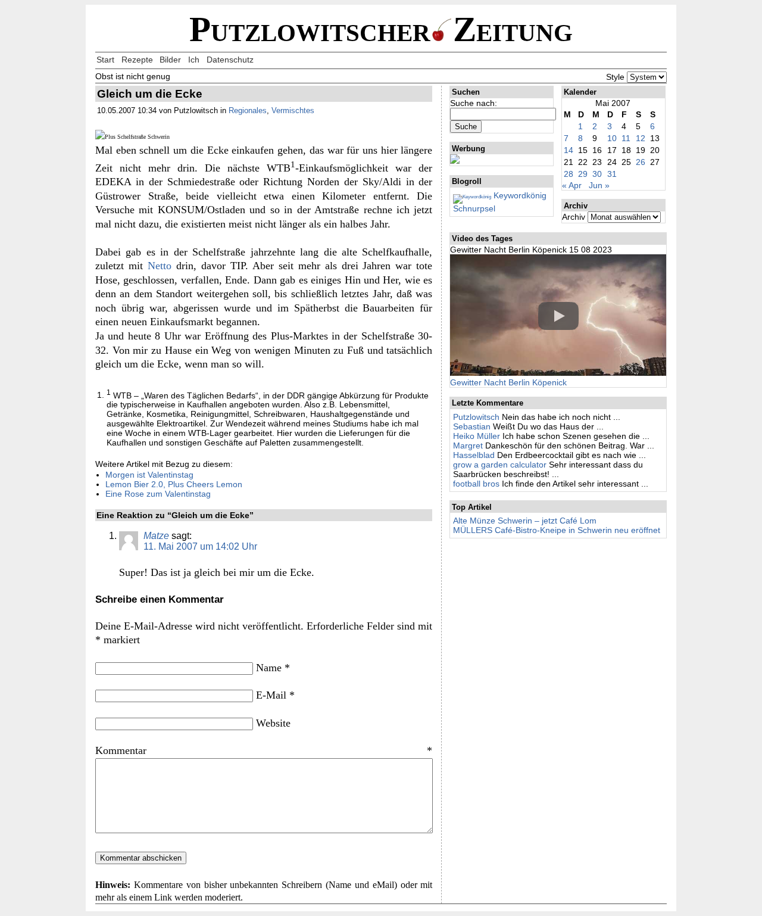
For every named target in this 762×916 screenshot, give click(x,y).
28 (568, 174)
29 (583, 174)
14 (568, 150)
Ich (193, 59)
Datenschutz (230, 59)
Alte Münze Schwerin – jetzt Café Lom (525, 520)
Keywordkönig (518, 195)
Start (105, 59)
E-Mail (275, 695)
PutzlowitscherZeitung (381, 29)
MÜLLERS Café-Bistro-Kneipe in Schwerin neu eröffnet (556, 530)
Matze (156, 536)
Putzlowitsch (476, 417)
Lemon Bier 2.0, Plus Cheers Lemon (173, 484)
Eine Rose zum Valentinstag (158, 493)
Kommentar (263, 750)
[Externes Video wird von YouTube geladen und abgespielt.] (558, 316)
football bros (476, 483)
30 (597, 174)
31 (612, 174)
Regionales (248, 110)
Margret (468, 445)
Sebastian (472, 426)
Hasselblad (474, 455)
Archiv (573, 217)
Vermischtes (292, 110)
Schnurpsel (474, 208)
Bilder (170, 59)
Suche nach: (473, 103)
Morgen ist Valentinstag (149, 474)
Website (273, 723)
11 (626, 138)
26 (640, 162)
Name (273, 668)
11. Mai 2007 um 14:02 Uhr (200, 546)
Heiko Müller (476, 436)
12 (640, 138)
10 (612, 138)
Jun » (599, 185)
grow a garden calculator (499, 464)
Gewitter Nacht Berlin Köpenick (508, 382)
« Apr (572, 185)
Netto (159, 266)
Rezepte (137, 59)
